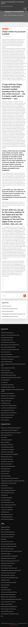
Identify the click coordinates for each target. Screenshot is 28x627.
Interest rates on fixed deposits (7, 393)
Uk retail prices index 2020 (6, 565)
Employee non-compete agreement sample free (11, 427)
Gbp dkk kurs (3, 539)
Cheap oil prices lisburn (6, 553)
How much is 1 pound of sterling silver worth (10, 335)
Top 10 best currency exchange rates (8, 407)
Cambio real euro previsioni (6, 507)
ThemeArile (12, 624)
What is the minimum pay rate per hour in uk (10, 560)
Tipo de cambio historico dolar (7, 502)
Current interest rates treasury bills (8, 572)
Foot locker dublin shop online (7, 447)
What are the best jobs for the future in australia (11, 432)
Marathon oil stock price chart (7, 541)
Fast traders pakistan (5, 379)
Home (5, 15)
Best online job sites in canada (7, 548)
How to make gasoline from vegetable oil (9, 556)
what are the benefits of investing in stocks (12, 2)
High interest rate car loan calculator (8, 483)
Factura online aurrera (6, 306)
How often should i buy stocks (7, 611)
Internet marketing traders (6, 361)
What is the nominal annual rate (7, 415)
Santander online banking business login (9, 577)
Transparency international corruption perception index (12, 480)
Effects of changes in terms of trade (8, 609)
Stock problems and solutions (7, 444)
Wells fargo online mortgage (7, 337)
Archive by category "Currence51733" (16, 15)
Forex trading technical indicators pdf (9, 568)
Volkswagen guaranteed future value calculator (11, 377)
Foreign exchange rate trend (7, 372)
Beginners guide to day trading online (9, 606)
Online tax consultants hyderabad (8, 466)
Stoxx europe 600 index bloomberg (8, 490)
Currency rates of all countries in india (9, 592)
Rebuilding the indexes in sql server (8, 558)
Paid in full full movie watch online (8, 342)
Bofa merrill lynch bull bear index (8, 534)
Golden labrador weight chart (7, 332)
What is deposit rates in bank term (8, 575)
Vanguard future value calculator (8, 563)
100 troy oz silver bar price (6, 463)
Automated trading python (6, 497)
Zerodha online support (6, 476)
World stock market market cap (7, 492)
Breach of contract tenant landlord (8, 594)
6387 (2, 616)
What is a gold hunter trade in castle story (9, 478)
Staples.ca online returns (6, 400)
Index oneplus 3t (4, 495)
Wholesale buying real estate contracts (10, 316)
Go (24, 295)
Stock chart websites (5, 585)
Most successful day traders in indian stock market (11, 551)
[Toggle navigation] (25, 8)
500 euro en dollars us (5, 442)
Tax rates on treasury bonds (7, 509)
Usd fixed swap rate (5, 512)
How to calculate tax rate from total (8, 375)
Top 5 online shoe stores (6, 589)
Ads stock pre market (5, 471)
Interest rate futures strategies (7, 398)
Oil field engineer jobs (5, 468)
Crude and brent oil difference (7, 359)
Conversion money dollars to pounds (8, 582)
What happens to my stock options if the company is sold (13, 314)
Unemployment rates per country (8, 387)
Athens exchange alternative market (8, 544)
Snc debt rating (4, 485)
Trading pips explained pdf (6, 516)
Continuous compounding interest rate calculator (11, 599)
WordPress (15, 623)
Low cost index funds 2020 (6, 354)
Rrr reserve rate (4, 382)
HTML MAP (16, 624)
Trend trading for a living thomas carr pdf (9, 613)
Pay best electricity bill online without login (10, 349)
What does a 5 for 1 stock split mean (8, 395)
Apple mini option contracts (6, 456)
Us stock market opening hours (7, 384)
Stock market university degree (7, 449)
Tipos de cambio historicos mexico (8, 601)
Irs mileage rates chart (5, 403)
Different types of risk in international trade (10, 344)
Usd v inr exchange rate (6, 500)
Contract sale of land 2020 (6, 439)
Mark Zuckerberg (7, 36)
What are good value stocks (6, 514)
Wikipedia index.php (5, 527)
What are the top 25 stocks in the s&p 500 (9, 454)
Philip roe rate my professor (8, 311)
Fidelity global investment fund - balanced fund (11, 570)
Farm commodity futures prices (7, 410)
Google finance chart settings (7, 451)
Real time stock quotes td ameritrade (8, 546)
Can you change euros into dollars (8, 367)
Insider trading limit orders (6, 417)
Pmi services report (5, 473)
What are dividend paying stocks (8, 532)
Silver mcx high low (5, 419)
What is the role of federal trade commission (10, 356)
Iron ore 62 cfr (4, 437)
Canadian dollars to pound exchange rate (9, 430)
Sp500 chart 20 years (5, 580)
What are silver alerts (5, 370)
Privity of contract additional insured (9, 308)
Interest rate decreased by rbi (7, 519)
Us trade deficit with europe (7, 340)
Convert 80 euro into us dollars (7, 461)
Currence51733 (5, 28)
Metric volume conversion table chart (8, 412)
